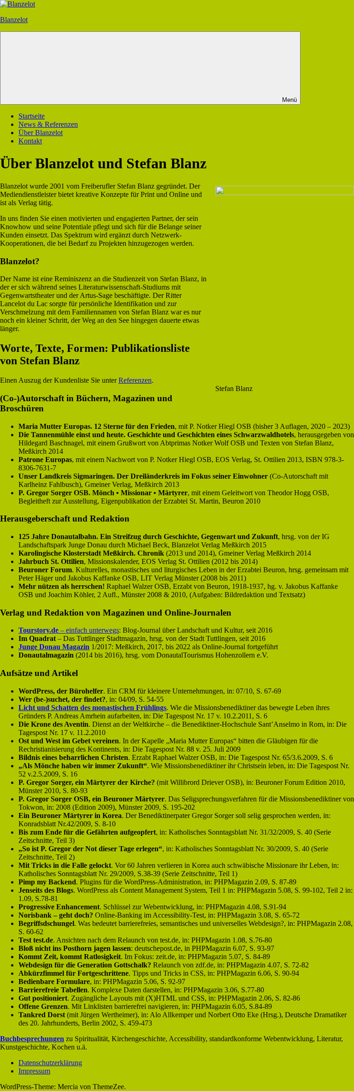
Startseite (31, 116)
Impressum (34, 1071)
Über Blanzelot (40, 132)
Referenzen (135, 380)
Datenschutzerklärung (50, 1063)
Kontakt (30, 141)
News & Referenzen (48, 124)
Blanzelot (14, 20)
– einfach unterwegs (68, 630)
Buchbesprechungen (32, 1039)
